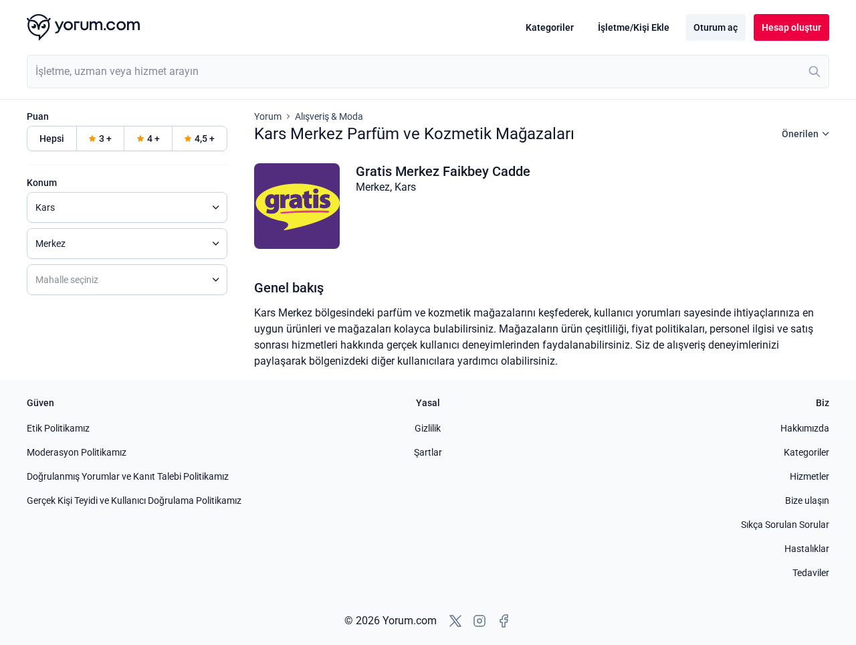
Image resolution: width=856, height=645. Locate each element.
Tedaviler (810, 572)
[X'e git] (455, 621)
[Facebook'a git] (504, 621)
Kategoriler (550, 27)
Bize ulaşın (807, 500)
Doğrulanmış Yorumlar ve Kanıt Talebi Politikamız (128, 476)
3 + (105, 138)
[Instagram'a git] (479, 621)
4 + (153, 138)
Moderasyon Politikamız (76, 452)
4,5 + (205, 138)
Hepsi (51, 138)
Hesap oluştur (791, 27)
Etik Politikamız (58, 428)
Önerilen (800, 133)
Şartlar (428, 452)
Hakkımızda (804, 428)
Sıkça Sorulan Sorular (785, 524)
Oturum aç (715, 27)
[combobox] (428, 71)
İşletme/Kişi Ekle (633, 27)
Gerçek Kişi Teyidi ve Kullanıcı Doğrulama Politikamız (134, 500)
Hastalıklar (806, 548)
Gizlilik (428, 428)
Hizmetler (809, 476)
